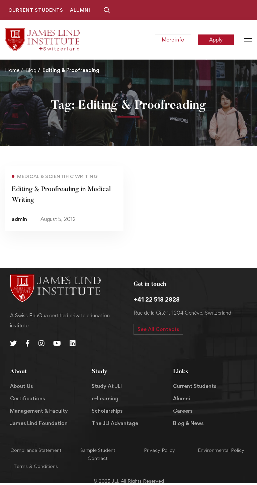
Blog (30, 70)
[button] (158, 329)
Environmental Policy (221, 450)
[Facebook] (27, 343)
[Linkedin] (72, 343)
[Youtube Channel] (57, 343)
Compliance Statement (35, 450)
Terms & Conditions (36, 466)
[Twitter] (13, 343)
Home (12, 70)
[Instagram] (41, 343)
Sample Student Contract (97, 454)
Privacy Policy (159, 450)
